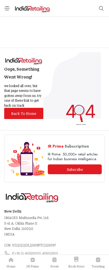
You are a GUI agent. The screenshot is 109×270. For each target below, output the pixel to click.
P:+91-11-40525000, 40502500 (35, 253)
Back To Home (23, 113)
